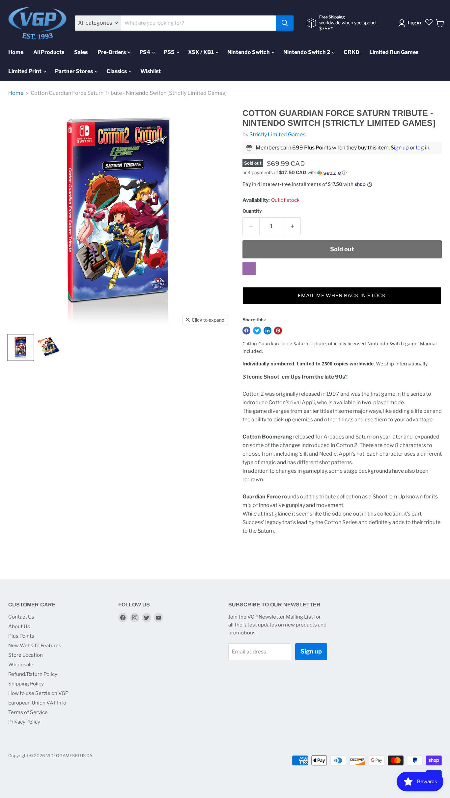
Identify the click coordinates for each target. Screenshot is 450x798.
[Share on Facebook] (246, 330)
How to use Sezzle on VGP (38, 693)
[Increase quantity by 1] (292, 226)
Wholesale (20, 665)
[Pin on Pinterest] (278, 330)
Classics (117, 71)
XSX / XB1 (201, 52)
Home (15, 52)
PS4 (145, 52)
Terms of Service (28, 712)
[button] (342, 173)
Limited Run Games (393, 52)
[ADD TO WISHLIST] (249, 268)
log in (422, 148)
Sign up (400, 148)
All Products (48, 52)
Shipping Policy (26, 684)
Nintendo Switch (249, 52)
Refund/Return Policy (32, 674)
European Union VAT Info (37, 703)
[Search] (285, 23)
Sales (81, 52)
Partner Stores (74, 71)
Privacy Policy (24, 722)
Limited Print (25, 71)
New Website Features (34, 646)
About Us (19, 626)
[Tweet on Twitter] (257, 330)
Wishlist (150, 71)
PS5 (170, 52)
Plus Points (21, 636)
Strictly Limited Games (277, 134)
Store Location (25, 655)
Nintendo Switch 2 (307, 52)
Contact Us (21, 617)
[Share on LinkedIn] (267, 330)
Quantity (252, 211)
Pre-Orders (112, 52)
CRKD (351, 52)
